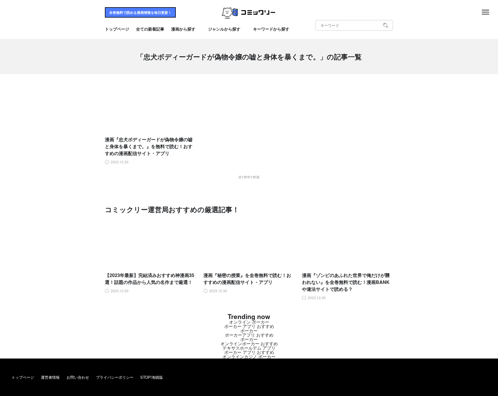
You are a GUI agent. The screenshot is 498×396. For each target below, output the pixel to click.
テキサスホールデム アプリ (249, 348)
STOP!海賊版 (151, 377)
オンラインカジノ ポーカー (249, 356)
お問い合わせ (78, 377)
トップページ (117, 29)
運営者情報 (50, 377)
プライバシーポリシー (114, 377)
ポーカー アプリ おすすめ (249, 326)
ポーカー (249, 330)
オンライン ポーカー (249, 322)
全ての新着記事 (150, 29)
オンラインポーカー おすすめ (249, 343)
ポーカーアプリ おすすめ (249, 335)
